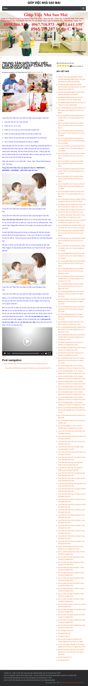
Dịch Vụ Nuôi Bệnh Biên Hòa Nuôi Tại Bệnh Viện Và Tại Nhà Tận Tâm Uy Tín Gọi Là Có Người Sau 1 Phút (71, 286)
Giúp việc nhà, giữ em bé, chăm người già (71, 682)
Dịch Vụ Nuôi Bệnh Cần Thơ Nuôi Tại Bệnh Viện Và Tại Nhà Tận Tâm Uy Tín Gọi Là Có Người (70, 179)
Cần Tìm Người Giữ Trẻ (65, 657)
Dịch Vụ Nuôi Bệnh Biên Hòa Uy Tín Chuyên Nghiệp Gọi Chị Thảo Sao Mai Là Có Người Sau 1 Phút (71, 294)
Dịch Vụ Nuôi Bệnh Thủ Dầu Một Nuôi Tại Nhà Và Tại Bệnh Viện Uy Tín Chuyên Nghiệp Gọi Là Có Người (71, 248)
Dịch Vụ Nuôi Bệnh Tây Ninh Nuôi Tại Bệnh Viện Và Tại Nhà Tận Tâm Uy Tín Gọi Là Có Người (70, 125)
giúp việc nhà (0, 97)
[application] (27, 341)
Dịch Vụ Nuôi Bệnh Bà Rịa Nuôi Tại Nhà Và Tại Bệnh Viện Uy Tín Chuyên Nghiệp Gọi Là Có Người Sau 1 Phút (72, 329)
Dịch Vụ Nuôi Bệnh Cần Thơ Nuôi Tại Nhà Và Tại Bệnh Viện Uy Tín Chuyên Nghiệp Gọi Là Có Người (71, 186)
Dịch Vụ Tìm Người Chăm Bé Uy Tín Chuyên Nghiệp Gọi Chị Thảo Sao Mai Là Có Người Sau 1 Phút (71, 652)
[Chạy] (5, 353)
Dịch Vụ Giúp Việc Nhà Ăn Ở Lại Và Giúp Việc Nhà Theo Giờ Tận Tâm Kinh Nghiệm (29, 680)
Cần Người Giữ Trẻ (63, 660)
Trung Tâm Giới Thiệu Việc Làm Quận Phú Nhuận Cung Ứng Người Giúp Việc (28, 368)
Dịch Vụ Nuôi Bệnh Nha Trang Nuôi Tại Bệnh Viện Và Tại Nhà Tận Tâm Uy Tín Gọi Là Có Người (71, 233)
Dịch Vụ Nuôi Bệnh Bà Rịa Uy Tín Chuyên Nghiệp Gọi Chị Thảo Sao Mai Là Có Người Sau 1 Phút (70, 317)
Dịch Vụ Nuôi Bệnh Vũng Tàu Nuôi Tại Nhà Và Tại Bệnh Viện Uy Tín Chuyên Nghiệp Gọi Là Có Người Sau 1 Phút (71, 337)
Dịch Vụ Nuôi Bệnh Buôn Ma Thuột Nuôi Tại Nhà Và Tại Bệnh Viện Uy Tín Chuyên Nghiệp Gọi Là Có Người (71, 141)
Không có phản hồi (37, 72)
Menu (5, 8)
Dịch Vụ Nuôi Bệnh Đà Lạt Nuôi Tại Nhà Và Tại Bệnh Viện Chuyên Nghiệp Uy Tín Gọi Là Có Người (71, 110)
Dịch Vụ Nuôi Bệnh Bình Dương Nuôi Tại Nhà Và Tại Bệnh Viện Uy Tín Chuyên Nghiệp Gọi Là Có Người (71, 256)
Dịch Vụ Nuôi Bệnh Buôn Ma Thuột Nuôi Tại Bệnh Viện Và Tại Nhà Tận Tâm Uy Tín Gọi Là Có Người (71, 133)
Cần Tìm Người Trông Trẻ (65, 630)
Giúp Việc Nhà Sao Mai (44, 3)
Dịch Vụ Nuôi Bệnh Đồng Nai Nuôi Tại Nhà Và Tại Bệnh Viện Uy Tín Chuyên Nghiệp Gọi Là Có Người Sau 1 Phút (71, 279)
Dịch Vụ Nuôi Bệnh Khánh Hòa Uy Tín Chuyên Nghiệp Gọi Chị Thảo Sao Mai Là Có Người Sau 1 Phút (71, 301)
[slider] (25, 353)
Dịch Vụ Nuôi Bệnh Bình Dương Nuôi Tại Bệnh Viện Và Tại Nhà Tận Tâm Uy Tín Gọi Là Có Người (71, 263)
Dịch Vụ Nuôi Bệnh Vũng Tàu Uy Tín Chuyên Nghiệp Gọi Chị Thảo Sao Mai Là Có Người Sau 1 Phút (71, 360)
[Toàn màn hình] (50, 353)
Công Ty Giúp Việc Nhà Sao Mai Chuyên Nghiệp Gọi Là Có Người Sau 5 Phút (36, 673)
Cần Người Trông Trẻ (64, 633)
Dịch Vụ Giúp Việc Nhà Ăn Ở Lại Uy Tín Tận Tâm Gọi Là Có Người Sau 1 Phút (28, 678)
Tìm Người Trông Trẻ (64, 636)
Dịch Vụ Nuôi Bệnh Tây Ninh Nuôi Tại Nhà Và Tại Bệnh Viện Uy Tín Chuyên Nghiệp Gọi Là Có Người (71, 118)
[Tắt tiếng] (46, 353)
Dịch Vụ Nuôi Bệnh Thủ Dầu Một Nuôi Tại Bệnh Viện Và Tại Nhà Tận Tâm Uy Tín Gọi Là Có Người (72, 241)
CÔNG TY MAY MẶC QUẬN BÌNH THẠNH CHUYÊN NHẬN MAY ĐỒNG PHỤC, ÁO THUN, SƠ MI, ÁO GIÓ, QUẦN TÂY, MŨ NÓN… (72, 79)
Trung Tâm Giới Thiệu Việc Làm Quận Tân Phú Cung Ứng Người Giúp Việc (25, 363)
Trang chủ (7, 673)
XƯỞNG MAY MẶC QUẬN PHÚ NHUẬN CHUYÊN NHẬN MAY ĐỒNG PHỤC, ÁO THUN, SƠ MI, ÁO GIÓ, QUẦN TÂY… (72, 87)
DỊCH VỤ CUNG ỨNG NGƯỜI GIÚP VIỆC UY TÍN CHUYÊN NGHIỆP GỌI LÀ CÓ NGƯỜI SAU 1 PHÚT (72, 410)
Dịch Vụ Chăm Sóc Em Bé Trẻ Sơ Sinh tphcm (18, 675)
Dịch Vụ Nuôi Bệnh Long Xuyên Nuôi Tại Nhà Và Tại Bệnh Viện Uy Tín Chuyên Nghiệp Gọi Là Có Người (71, 148)
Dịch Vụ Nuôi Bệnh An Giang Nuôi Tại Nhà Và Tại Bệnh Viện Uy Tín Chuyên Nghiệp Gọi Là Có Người (71, 171)
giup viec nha (0, 69)
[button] (27, 341)
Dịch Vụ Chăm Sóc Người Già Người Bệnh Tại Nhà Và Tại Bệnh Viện (55, 675)
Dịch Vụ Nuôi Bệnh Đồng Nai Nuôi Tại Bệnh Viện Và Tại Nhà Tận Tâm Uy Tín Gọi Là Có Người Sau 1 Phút (71, 271)
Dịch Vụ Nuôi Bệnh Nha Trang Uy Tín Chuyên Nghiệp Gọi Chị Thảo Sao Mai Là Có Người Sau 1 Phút (71, 309)
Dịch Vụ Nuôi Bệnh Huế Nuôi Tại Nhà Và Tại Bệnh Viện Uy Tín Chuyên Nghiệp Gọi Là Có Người (71, 194)
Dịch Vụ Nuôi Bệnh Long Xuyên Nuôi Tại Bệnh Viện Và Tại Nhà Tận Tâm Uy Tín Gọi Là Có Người (71, 156)
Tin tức (4, 357)
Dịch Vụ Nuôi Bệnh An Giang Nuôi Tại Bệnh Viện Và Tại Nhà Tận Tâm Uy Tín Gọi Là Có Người (70, 163)
